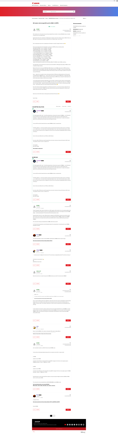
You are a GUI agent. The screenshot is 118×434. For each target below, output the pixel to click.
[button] (71, 209)
